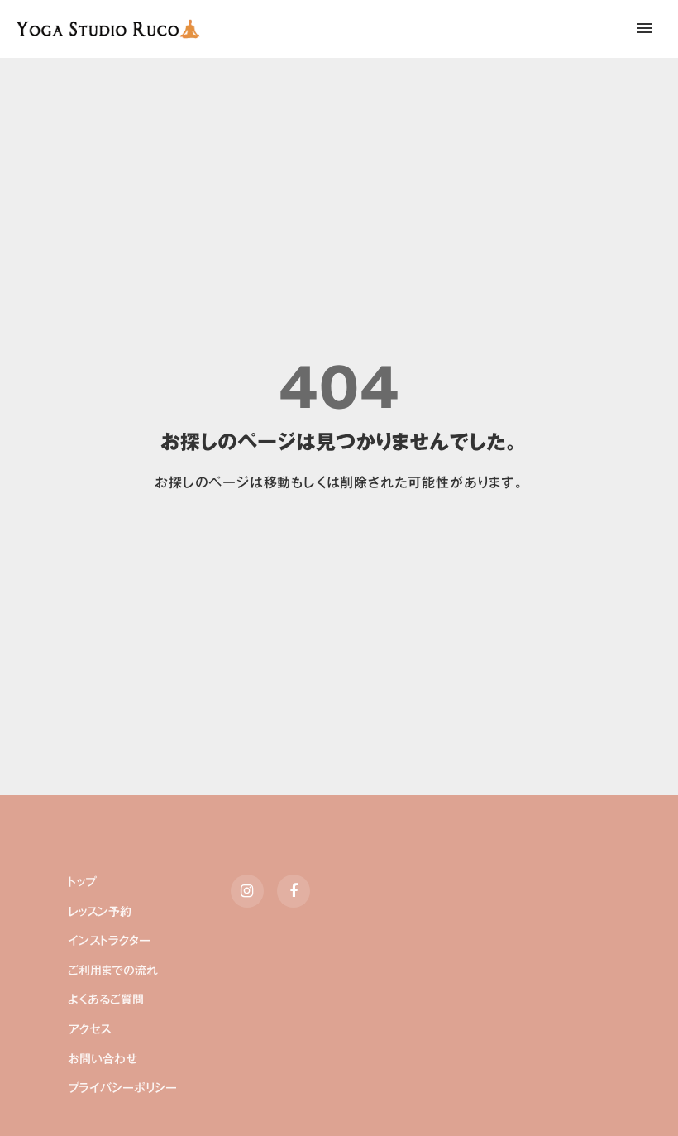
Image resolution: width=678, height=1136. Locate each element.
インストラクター (109, 941)
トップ (82, 883)
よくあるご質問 (106, 1000)
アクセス (89, 1030)
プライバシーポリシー (122, 1089)
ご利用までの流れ (113, 971)
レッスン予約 (99, 912)
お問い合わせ (102, 1060)
